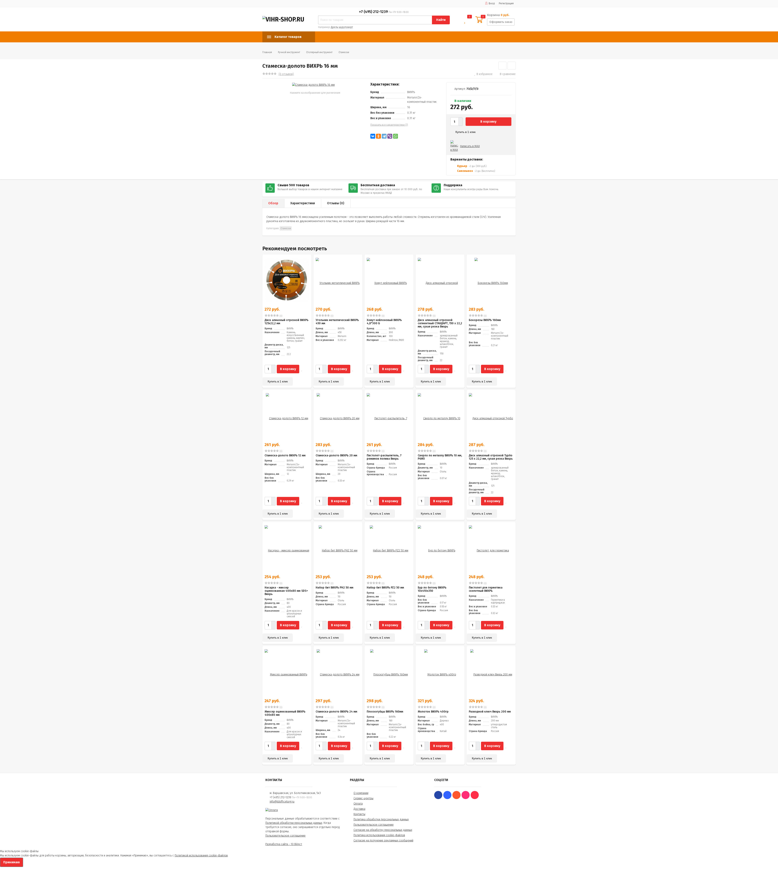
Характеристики (302, 203)
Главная (267, 52)
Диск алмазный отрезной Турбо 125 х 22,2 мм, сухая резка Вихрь (491, 457)
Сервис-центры (363, 798)
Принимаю (11, 862)
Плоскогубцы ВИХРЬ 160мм (385, 711)
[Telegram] (384, 136)
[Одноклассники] (378, 136)
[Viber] (389, 136)
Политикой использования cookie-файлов (201, 855)
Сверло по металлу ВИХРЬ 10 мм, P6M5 (440, 457)
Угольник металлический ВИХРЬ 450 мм (337, 321)
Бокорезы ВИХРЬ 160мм (485, 320)
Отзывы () (335, 203)
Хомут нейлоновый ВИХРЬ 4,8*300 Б (384, 321)
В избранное (485, 74)
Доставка (359, 809)
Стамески (344, 52)
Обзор (273, 203)
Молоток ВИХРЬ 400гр (433, 711)
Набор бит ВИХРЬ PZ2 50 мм (385, 587)
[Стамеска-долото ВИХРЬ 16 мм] (313, 84)
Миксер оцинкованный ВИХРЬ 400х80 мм (285, 713)
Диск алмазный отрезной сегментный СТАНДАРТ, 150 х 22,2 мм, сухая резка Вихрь (440, 323)
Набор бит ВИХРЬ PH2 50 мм (334, 587)
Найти (441, 20)
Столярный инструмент (319, 52)
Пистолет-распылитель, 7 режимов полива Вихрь (384, 457)
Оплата (358, 803)
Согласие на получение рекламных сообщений (383, 840)
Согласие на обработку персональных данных (383, 830)
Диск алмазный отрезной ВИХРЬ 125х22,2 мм (286, 321)
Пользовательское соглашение (285, 835)
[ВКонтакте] (372, 136)
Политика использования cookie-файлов (379, 835)
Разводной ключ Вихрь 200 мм (490, 711)
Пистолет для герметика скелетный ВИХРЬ (485, 589)
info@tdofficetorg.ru (282, 801)
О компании (361, 793)
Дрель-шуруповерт (342, 27)
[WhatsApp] (395, 136)
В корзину (488, 121)
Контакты (359, 814)
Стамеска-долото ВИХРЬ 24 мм (336, 711)
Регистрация (506, 3)
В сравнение (508, 74)
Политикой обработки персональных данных (293, 823)
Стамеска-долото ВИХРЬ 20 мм (336, 455)
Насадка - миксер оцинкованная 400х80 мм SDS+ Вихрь (286, 591)
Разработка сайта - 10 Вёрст (283, 844)
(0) (280, 316)
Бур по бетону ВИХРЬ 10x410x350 (432, 589)
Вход (492, 3)
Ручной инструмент (289, 52)
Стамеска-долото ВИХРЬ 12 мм (285, 455)
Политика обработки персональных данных (381, 819)
